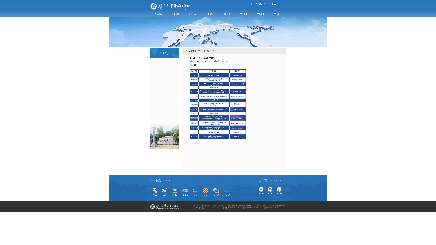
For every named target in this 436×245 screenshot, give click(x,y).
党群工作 (260, 14)
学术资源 (277, 14)
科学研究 (209, 14)
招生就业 (226, 14)
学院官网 (154, 195)
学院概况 (158, 14)
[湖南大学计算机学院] (170, 10)
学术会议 (206, 51)
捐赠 (205, 195)
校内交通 (175, 195)
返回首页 (275, 4)
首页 (199, 51)
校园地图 (164, 195)
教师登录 (258, 4)
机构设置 (175, 14)
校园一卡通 (215, 195)
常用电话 (195, 195)
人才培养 (192, 14)
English (266, 4)
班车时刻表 (185, 195)
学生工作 (243, 14)
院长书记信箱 (226, 195)
